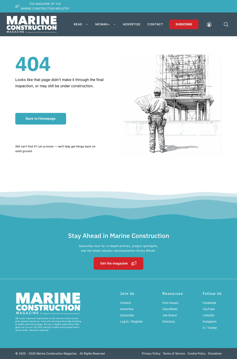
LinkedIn (208, 315)
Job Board (169, 315)
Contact (155, 24)
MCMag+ (102, 24)
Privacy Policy (151, 353)
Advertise (132, 24)
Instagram (210, 321)
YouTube (209, 309)
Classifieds (170, 309)
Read (78, 24)
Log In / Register (131, 321)
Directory (168, 321)
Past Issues (170, 303)
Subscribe (184, 24)
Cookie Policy (196, 353)
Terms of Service (174, 353)
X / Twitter (210, 328)
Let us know (45, 146)
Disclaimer (215, 353)
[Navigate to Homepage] (32, 24)
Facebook (209, 303)
